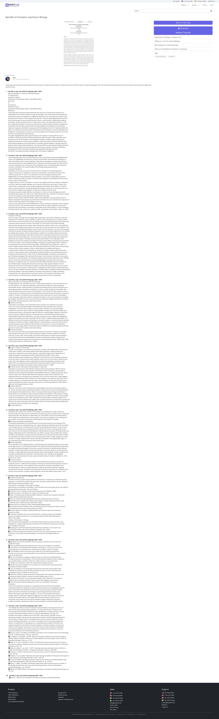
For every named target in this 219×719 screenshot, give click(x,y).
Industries (61, 697)
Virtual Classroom (13, 692)
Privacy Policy (111, 714)
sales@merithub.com (116, 703)
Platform (184, 5)
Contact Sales (114, 705)
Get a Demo (176, 1)
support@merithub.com (168, 702)
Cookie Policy (131, 714)
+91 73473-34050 (201, 1)
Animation (172, 56)
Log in (212, 5)
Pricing (204, 5)
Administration (12, 699)
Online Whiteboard (13, 695)
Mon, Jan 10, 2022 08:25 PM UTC (21, 79)
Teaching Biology (160, 56)
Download (184, 28)
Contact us (211, 1)
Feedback (164, 705)
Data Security (121, 714)
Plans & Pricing (114, 707)
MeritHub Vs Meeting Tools (65, 699)
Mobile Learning (62, 695)
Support (195, 5)
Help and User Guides (168, 692)
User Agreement (141, 714)
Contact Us (165, 707)
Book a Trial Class (183, 23)
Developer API (62, 692)
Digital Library (12, 697)
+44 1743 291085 (117, 695)
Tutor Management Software (16, 701)
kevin (14, 77)
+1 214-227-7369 (188, 1)
